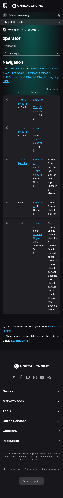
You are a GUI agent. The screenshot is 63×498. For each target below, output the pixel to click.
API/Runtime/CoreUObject (44, 68)
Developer (13, 29)
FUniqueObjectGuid (37, 238)
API (5, 68)
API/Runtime (17, 68)
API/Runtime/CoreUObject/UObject (26, 72)
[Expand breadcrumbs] (23, 30)
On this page (12, 53)
